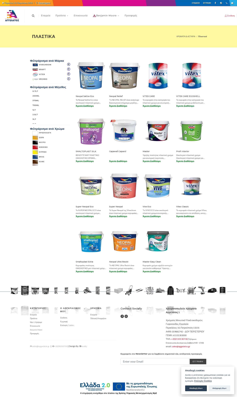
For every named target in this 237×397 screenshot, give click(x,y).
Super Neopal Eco (85, 206)
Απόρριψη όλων (219, 388)
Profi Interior (182, 151)
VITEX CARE (149, 96)
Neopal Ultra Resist (118, 261)
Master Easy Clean (152, 261)
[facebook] (122, 316)
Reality (84, 346)
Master (146, 151)
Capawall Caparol (117, 151)
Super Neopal (116, 206)
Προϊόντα (33, 318)
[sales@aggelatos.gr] (232, 3)
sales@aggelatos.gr (41, 346)
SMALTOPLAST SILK (86, 151)
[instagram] (126, 316)
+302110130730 (60, 346)
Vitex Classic (182, 206)
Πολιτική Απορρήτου (98, 318)
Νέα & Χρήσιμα (36, 322)
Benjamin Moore (36, 330)
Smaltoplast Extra (84, 261)
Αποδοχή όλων (196, 388)
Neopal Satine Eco (85, 96)
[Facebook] (215, 3)
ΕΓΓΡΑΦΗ (198, 361)
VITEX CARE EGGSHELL (188, 96)
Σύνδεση (196, 3)
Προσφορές (34, 333)
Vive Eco (147, 206)
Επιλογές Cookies (203, 381)
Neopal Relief (116, 96)
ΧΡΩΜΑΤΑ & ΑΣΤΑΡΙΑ (185, 36)
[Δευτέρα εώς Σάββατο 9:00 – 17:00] (226, 3)
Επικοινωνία (35, 326)
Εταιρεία (33, 315)
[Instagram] (221, 3)
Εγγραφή (207, 3)
